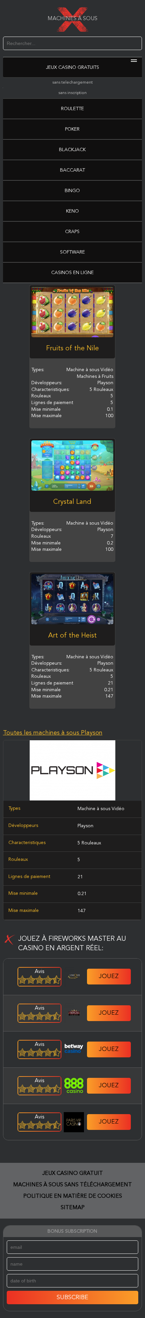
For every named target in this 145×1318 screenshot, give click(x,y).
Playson (85, 826)
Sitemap (73, 1208)
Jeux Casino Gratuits (72, 67)
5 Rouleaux (89, 843)
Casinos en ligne (72, 272)
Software (72, 252)
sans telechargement (72, 83)
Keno (72, 211)
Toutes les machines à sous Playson (53, 733)
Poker (72, 129)
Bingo (72, 190)
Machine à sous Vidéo (101, 808)
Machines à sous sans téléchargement (72, 1185)
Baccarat (72, 170)
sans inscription (72, 93)
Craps (72, 231)
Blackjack (72, 149)
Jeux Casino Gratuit (72, 1173)
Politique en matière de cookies (72, 1196)
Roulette (72, 108)
